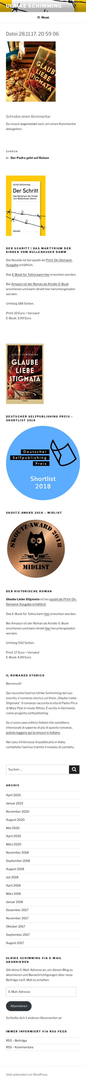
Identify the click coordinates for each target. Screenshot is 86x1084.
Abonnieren (18, 1006)
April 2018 (13, 885)
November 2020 (17, 811)
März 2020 (13, 844)
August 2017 (15, 943)
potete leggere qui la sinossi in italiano (33, 732)
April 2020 (13, 836)
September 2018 (18, 861)
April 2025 (13, 795)
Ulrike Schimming (34, 6)
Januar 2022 (14, 803)
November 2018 (17, 852)
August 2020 (15, 820)
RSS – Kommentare (20, 1047)
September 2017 (18, 935)
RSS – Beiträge (16, 1040)
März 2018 (13, 894)
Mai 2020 (12, 828)
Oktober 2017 (15, 926)
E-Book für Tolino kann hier (31, 274)
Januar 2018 (14, 902)
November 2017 (17, 918)
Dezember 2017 (17, 910)
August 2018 (15, 869)
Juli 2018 (12, 877)
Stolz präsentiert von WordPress (26, 1074)
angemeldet (28, 124)
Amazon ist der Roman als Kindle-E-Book (40, 284)
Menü (45, 17)
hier (47, 614)
